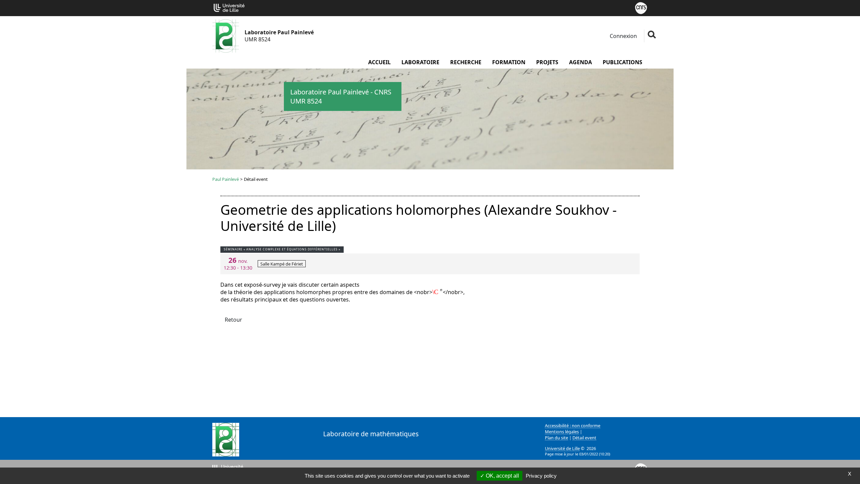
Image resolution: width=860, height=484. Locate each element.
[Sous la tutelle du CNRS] (641, 7)
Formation (508, 62)
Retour (233, 319)
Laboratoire (420, 62)
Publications (622, 62)
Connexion (622, 36)
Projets (547, 62)
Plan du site (556, 438)
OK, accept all (501, 476)
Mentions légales (562, 432)
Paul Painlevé (225, 179)
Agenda (580, 62)
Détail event (584, 438)
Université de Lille (562, 448)
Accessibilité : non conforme (572, 425)
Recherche (465, 62)
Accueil (379, 62)
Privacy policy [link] (541, 476)
